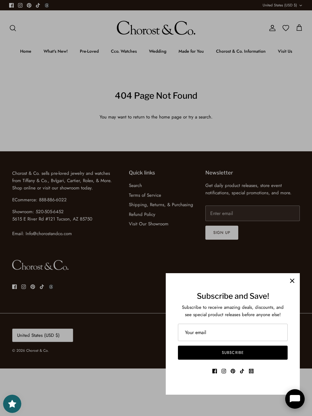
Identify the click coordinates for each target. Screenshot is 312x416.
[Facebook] (214, 371)
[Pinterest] (233, 371)
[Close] (292, 280)
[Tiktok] (242, 371)
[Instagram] (224, 371)
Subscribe (232, 352)
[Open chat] (295, 399)
